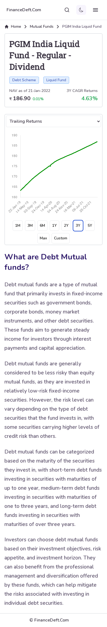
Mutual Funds (42, 26)
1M (17, 225)
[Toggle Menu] (95, 10)
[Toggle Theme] (81, 10)
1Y (54, 225)
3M (30, 225)
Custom (60, 238)
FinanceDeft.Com (24, 10)
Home (16, 26)
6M (42, 225)
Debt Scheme (24, 80)
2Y (66, 225)
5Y (90, 225)
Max (43, 238)
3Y (78, 225)
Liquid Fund (56, 80)
